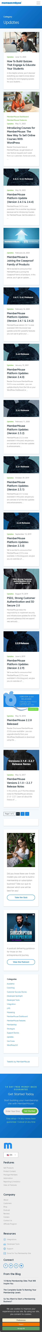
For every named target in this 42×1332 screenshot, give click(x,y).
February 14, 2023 (22, 309)
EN (10, 1155)
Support (10, 1249)
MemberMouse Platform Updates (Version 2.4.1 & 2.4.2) (20, 317)
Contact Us (8, 1221)
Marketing (11, 1012)
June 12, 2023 (20, 57)
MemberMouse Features (17, 120)
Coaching (10, 988)
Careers (6, 1217)
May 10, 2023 (20, 190)
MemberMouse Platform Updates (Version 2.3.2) (17, 429)
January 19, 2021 (22, 365)
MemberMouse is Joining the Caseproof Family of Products (20, 260)
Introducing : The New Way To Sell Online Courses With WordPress (21, 135)
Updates (10, 57)
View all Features (10, 1185)
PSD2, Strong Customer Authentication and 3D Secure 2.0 (21, 601)
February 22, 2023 (22, 253)
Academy (10, 984)
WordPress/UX (12, 1045)
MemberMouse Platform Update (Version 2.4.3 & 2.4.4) (20, 198)
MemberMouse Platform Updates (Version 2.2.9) (17, 664)
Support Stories (13, 1033)
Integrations (11, 1240)
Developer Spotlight (15, 996)
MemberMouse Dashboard (18, 117)
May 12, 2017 (20, 775)
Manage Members (11, 1175)
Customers (8, 1203)
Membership (12, 1025)
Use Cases (11, 1041)
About (6, 1200)
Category (8, 17)
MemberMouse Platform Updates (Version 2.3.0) (17, 542)
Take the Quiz (21, 897)
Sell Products (9, 1168)
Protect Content (10, 1171)
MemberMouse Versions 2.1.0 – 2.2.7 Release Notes (19, 782)
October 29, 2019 (22, 478)
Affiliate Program (10, 1224)
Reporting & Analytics (12, 1182)
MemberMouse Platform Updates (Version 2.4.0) (17, 373)
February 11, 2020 (22, 422)
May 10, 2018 (20, 716)
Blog (5, 1207)
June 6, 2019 (20, 656)
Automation (8, 1178)
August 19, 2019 (21, 594)
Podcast (7, 1210)
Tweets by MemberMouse (18, 1061)
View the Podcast (21, 962)
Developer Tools (13, 1000)
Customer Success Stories (17, 992)
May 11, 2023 (20, 124)
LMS (8, 1008)
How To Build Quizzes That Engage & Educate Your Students (21, 65)
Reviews (7, 1214)
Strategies (11, 1029)
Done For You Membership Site (19, 1253)
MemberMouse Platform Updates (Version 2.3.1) (17, 485)
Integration (11, 1004)
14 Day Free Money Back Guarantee (21, 1088)
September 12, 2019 (23, 534)
